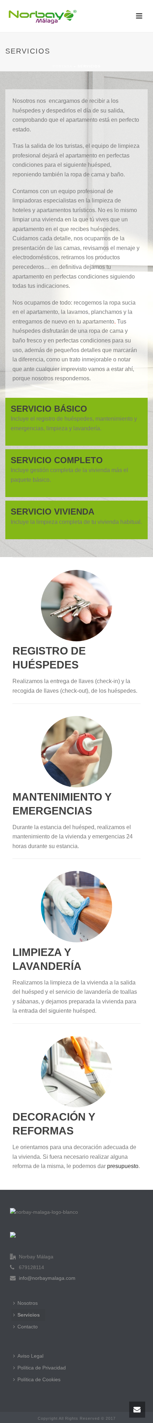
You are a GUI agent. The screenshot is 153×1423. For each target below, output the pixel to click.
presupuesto (122, 1166)
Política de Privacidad (41, 1368)
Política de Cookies (38, 1379)
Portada (62, 66)
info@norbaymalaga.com (47, 1278)
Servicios (28, 1315)
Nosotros (27, 1303)
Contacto (27, 1326)
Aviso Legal (30, 1356)
